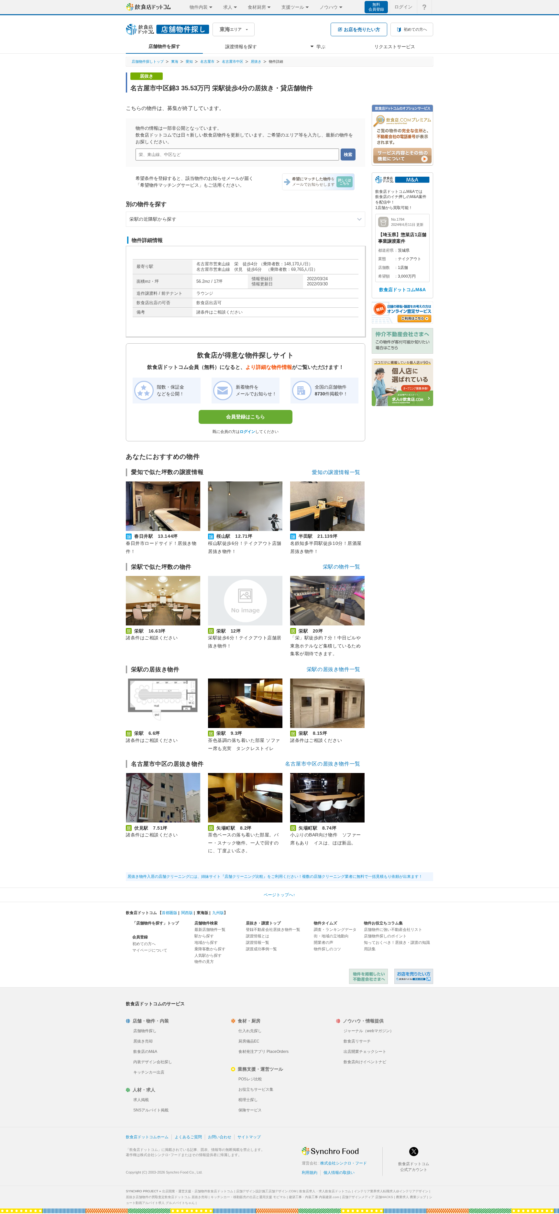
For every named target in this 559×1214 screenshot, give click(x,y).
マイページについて (149, 950)
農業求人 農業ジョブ (411, 1197)
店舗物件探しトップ (148, 61)
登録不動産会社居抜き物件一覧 (273, 929)
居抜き (256, 61)
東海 (174, 61)
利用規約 (309, 1172)
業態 (382, 259)
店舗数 (384, 267)
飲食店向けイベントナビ (365, 1062)
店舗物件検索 (206, 923)
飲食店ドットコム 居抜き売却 (413, 976)
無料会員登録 (376, 7)
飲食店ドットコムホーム (147, 1137)
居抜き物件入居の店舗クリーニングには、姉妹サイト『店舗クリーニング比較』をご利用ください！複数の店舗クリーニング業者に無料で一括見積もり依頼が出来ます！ (274, 876)
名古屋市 (207, 61)
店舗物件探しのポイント (385, 936)
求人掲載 (141, 1100)
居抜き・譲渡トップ (263, 923)
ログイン (403, 6)
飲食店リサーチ (357, 1041)
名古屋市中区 (232, 61)
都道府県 (386, 250)
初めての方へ (144, 944)
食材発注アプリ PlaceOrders (263, 1051)
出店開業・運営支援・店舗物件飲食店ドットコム (197, 1191)
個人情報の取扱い (339, 1172)
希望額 (384, 276)
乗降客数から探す (209, 949)
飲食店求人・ (325, 1191)
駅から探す (204, 936)
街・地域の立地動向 (331, 936)
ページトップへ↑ (279, 894)
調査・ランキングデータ (335, 929)
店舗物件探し (145, 1031)
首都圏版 (169, 913)
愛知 (189, 61)
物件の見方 (204, 961)
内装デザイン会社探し (152, 1062)
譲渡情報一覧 (257, 942)
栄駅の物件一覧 (341, 566)
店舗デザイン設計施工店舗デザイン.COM (266, 1191)
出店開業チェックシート (365, 1051)
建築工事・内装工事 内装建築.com (314, 1197)
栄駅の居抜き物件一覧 (333, 669)
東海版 (202, 913)
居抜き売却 (143, 1041)
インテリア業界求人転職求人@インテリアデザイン (391, 1191)
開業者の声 (323, 942)
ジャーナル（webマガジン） (369, 1031)
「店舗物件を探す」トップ (155, 923)
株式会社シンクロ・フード (343, 1163)
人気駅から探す (208, 955)
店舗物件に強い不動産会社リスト (393, 929)
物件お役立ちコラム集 (383, 923)
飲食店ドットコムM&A (402, 289)
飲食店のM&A (145, 1051)
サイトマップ (249, 1137)
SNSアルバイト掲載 (151, 1110)
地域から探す (206, 942)
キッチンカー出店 (148, 1072)
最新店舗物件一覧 (209, 929)
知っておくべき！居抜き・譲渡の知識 (397, 942)
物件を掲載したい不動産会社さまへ (368, 976)
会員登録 (140, 937)
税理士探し (248, 1100)
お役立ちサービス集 (255, 1089)
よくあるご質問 (188, 1137)
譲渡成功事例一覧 (261, 949)
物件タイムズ (325, 923)
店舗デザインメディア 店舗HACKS (367, 1197)
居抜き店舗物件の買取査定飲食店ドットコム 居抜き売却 (167, 1197)
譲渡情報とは (257, 936)
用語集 (370, 949)
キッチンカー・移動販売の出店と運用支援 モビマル (248, 1197)
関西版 (187, 913)
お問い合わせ (219, 1137)
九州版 (218, 913)
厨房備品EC (248, 1041)
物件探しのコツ (327, 949)
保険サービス (250, 1110)
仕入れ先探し (250, 1031)
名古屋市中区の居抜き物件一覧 (322, 764)
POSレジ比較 (250, 1079)
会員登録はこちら (245, 416)
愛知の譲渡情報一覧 (336, 472)
